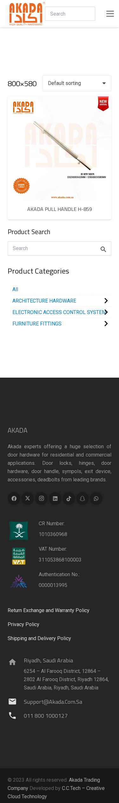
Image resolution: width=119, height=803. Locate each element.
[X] (27, 498)
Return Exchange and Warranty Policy (48, 610)
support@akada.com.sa (53, 701)
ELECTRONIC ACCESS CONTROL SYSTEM (59, 312)
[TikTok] (69, 498)
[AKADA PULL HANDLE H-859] (59, 148)
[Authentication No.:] (23, 581)
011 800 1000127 (46, 715)
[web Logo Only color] (27, 13)
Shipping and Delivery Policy (39, 638)
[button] (110, 13)
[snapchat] (82, 498)
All (15, 289)
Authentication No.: (59, 574)
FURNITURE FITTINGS (37, 324)
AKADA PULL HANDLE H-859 (59, 209)
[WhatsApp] (96, 498)
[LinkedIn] (55, 498)
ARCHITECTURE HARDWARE (44, 301)
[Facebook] (14, 498)
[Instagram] (41, 498)
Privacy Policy (23, 624)
